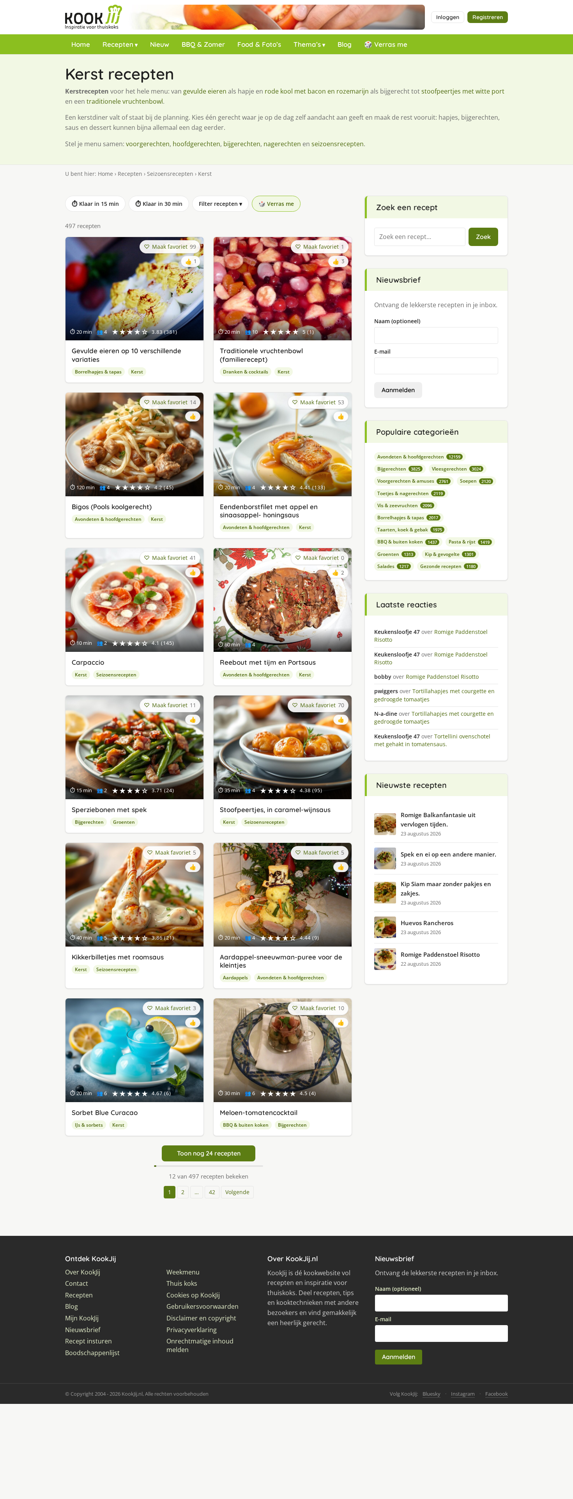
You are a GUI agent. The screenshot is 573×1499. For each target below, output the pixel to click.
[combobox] (419, 237)
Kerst (137, 371)
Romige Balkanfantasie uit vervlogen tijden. (438, 819)
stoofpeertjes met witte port (462, 91)
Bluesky (431, 1393)
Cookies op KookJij (193, 1295)
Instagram (463, 1393)
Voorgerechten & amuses (412, 481)
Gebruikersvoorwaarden (202, 1307)
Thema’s (307, 44)
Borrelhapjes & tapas (98, 371)
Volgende (237, 1192)
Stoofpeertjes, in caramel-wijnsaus (275, 809)
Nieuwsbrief (82, 1330)
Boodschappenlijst (92, 1353)
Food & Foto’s (259, 44)
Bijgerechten (89, 822)
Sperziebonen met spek (109, 809)
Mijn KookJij (82, 1318)
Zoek (483, 237)
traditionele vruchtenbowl (125, 101)
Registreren (487, 17)
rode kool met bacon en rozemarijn (317, 91)
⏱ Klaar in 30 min (158, 203)
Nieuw (159, 44)
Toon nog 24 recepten (209, 1153)
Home (80, 44)
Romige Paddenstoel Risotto (440, 954)
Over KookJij (82, 1272)
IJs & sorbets (89, 1125)
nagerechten (282, 144)
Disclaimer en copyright (201, 1318)
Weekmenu (183, 1272)
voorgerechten (148, 144)
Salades (393, 566)
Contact (76, 1284)
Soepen (475, 481)
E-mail (382, 351)
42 (212, 1192)
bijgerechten (241, 144)
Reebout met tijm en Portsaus (268, 662)
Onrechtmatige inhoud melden (199, 1345)
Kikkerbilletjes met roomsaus (118, 957)
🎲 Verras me (385, 44)
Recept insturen (88, 1341)
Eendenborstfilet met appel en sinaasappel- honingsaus (269, 511)
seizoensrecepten (337, 144)
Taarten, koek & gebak (409, 529)
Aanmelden (398, 390)
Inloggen (447, 17)
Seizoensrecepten (170, 173)
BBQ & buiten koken (246, 1125)
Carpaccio (88, 662)
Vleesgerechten (456, 468)
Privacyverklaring (191, 1330)
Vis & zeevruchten (404, 505)
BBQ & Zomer (203, 44)
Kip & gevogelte (449, 554)
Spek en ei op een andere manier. (448, 854)
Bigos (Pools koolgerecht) (112, 507)
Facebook (496, 1393)
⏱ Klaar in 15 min (95, 203)
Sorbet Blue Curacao (105, 1112)
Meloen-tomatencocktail (258, 1112)
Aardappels (235, 977)
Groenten (124, 822)
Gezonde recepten (448, 566)
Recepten (118, 44)
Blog (345, 44)
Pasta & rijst (469, 541)
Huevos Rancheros (427, 923)
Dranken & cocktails (245, 371)
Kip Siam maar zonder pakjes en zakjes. (446, 888)
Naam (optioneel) (397, 321)
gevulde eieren (204, 91)
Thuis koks (181, 1284)
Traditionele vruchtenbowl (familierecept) (261, 355)
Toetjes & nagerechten (410, 493)
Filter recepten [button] (220, 203)
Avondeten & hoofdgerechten (108, 519)
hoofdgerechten (196, 144)
